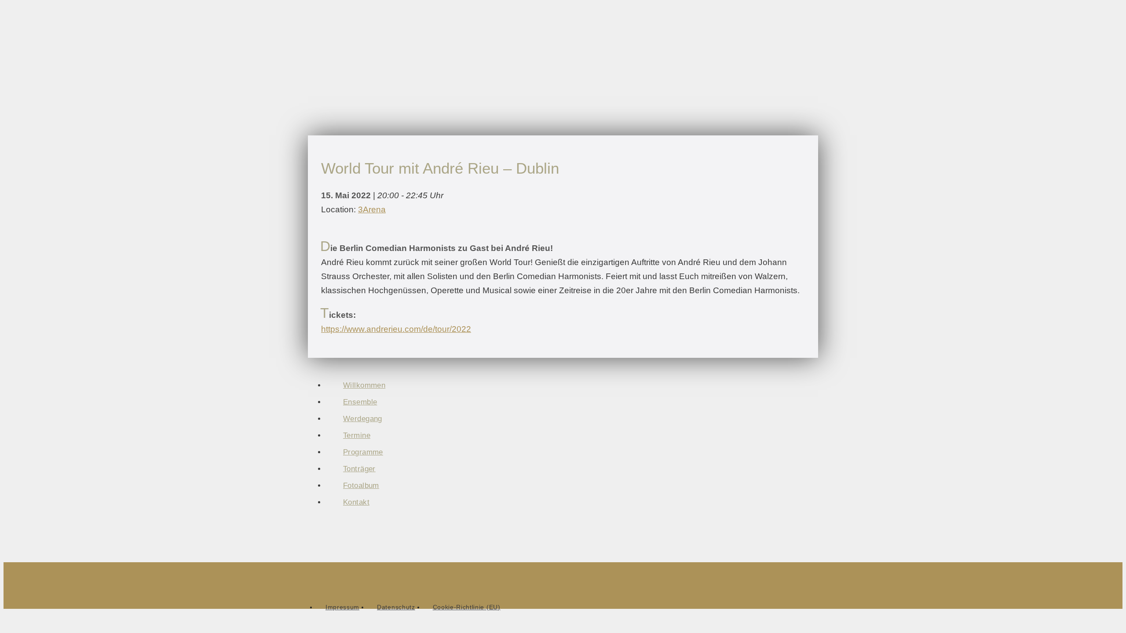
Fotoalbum (361, 485)
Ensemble (360, 402)
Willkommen (364, 385)
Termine (356, 435)
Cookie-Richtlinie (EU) (467, 607)
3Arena (372, 209)
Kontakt (356, 502)
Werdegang (362, 419)
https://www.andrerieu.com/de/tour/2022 (396, 329)
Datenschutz (396, 607)
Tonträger (359, 469)
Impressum (342, 607)
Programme (363, 452)
